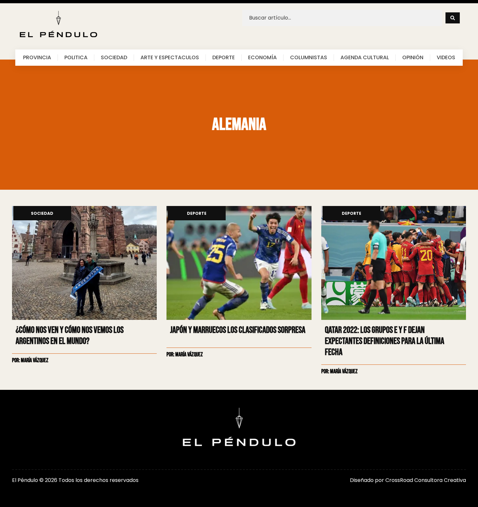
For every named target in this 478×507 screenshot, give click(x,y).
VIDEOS (446, 57)
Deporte (196, 213)
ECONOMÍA (262, 57)
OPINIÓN (412, 57)
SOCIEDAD (114, 57)
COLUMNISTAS (308, 57)
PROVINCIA (37, 57)
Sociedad (42, 213)
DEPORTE (223, 57)
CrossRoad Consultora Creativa (425, 480)
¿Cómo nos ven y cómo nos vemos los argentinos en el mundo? (70, 336)
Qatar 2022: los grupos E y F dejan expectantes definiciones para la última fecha (384, 341)
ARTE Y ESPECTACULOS (169, 57)
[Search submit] (452, 17)
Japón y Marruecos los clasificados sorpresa (237, 330)
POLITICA (75, 57)
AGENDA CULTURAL (364, 57)
